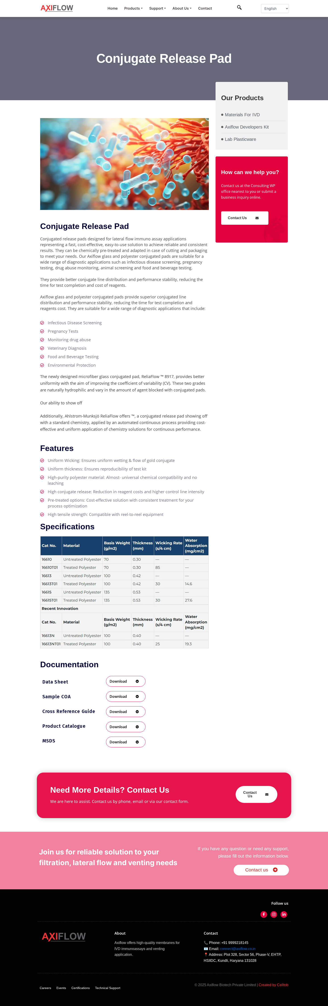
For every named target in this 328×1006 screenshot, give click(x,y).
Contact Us (237, 218)
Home (113, 8)
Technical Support (107, 988)
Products (132, 8)
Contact (205, 8)
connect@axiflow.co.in (237, 949)
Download (118, 681)
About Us (180, 8)
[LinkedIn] (283, 914)
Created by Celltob (273, 985)
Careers (45, 988)
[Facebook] (263, 914)
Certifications (80, 988)
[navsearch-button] (239, 7)
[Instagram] (273, 914)
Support (156, 8)
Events (61, 988)
